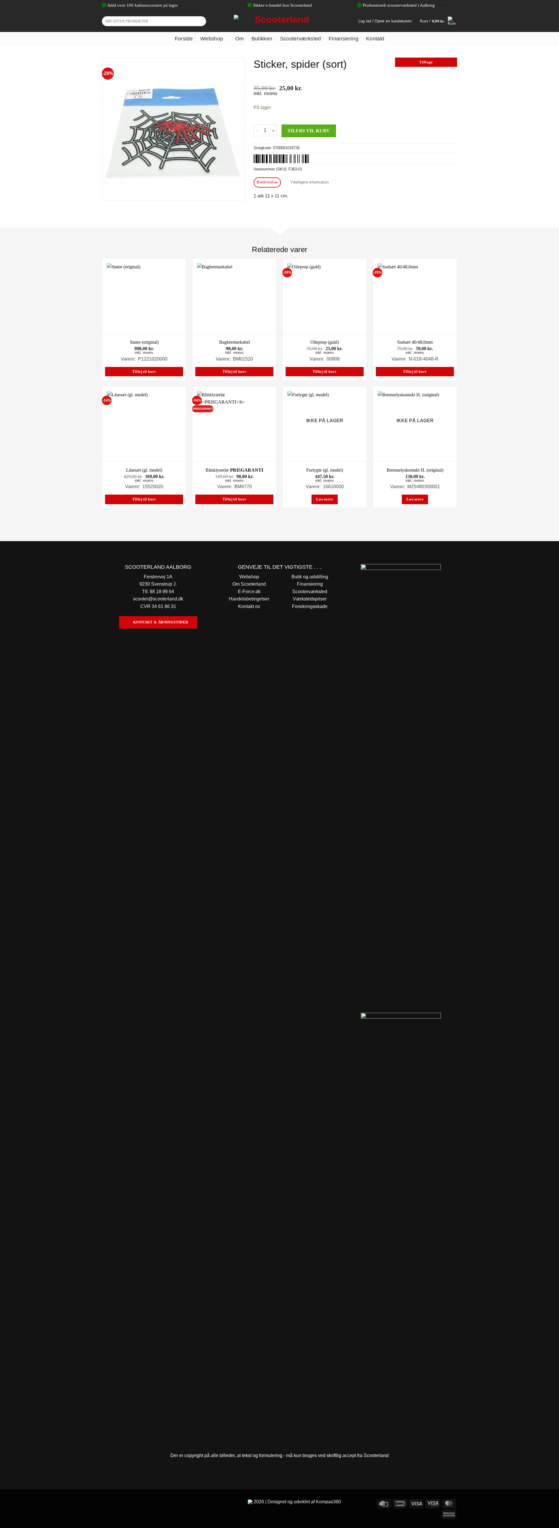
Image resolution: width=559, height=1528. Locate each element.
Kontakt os (249, 606)
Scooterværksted (300, 39)
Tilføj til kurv (308, 130)
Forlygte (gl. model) (324, 470)
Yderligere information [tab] (309, 182)
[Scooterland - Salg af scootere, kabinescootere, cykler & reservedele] (279, 21)
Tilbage (426, 62)
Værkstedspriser (310, 598)
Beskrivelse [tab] (267, 182)
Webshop (211, 39)
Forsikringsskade (310, 606)
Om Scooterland (249, 584)
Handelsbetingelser (249, 598)
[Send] (201, 21)
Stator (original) (144, 342)
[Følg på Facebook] (107, 1503)
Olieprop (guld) (324, 342)
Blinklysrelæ (234, 470)
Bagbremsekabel (234, 342)
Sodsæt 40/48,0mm (415, 342)
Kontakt (375, 39)
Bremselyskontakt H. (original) (415, 470)
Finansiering (343, 39)
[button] (438, 21)
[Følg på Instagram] (118, 1503)
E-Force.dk (249, 591)
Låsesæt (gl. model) (144, 470)
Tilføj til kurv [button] (144, 372)
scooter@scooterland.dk (158, 598)
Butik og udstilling (309, 576)
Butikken (262, 39)
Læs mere (324, 499)
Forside (184, 39)
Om (239, 39)
